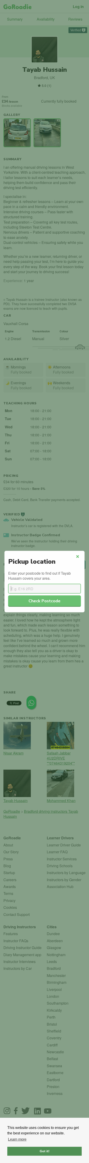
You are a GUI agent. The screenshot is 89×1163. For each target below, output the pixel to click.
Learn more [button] (17, 1139)
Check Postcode (44, 600)
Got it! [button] (45, 1151)
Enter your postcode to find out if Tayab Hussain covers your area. (39, 576)
